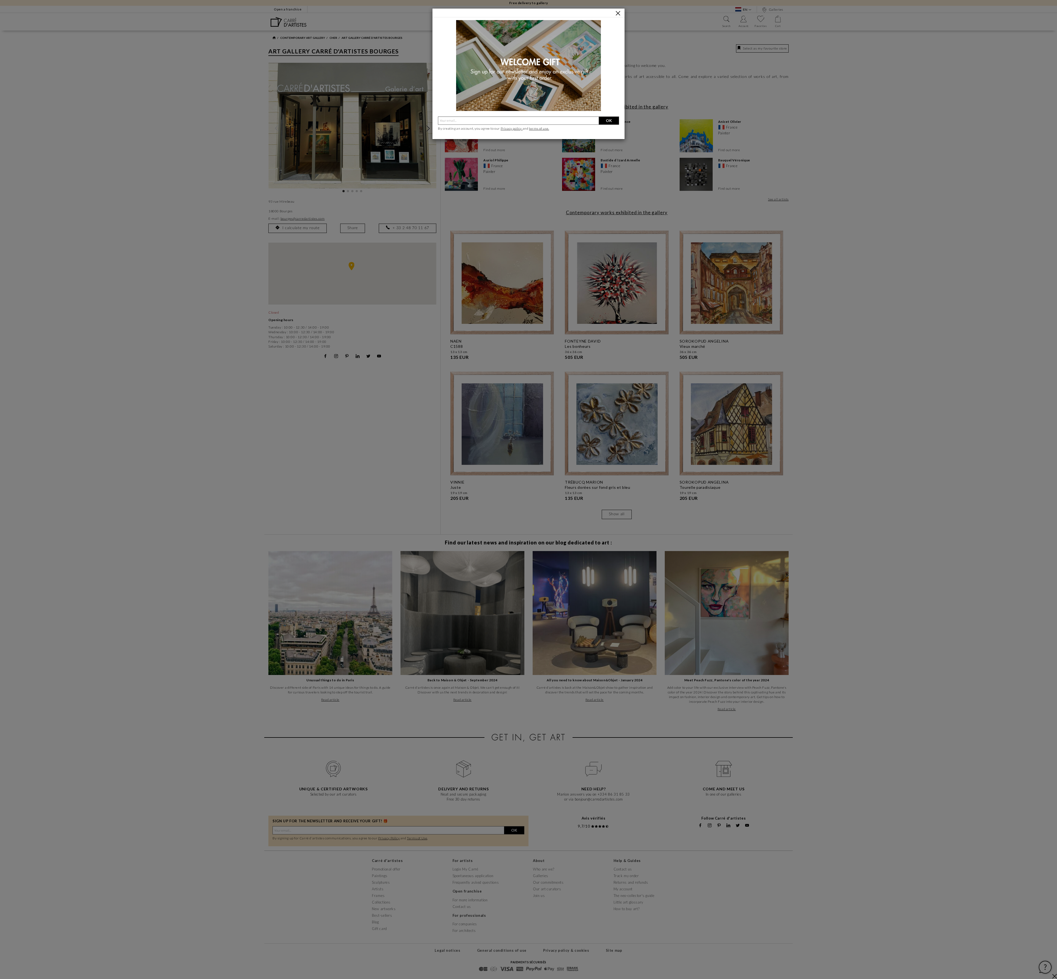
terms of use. (539, 128)
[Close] (617, 13)
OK (609, 120)
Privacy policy (512, 128)
